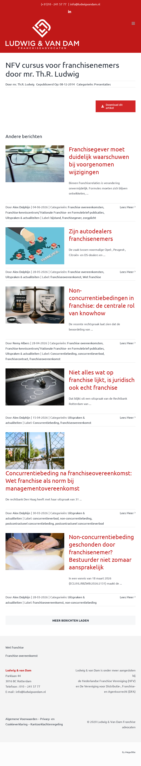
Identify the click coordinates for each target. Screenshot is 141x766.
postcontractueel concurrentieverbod (79, 523)
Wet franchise (92, 277)
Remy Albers (21, 343)
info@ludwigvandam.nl (85, 4)
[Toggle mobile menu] (133, 23)
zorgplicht (89, 217)
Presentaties (102, 84)
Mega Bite (130, 752)
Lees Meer (127, 207)
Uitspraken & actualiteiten (22, 217)
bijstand (55, 217)
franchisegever (72, 217)
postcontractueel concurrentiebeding (30, 523)
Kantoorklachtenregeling (46, 724)
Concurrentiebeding (63, 353)
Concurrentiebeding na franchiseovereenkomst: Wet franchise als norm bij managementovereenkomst (69, 480)
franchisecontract (17, 359)
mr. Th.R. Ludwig (23, 84)
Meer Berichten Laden (70, 620)
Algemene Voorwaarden (21, 719)
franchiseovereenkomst (65, 277)
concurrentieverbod (91, 353)
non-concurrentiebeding (75, 518)
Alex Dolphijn (21, 207)
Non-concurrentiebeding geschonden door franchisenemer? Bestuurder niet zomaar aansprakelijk (101, 552)
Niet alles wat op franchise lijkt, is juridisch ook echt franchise (102, 380)
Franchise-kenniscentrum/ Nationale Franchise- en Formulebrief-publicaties (55, 212)
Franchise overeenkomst (22, 655)
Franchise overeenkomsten (85, 207)
